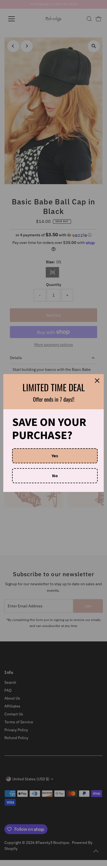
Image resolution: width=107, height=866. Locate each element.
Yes (55, 455)
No (55, 475)
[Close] (97, 380)
